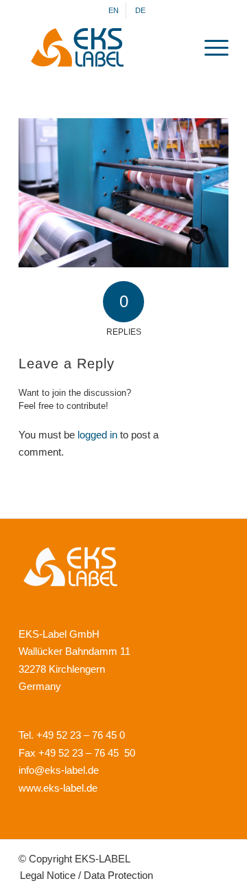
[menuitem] (114, 10)
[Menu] (209, 47)
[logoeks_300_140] (103, 47)
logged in (97, 435)
